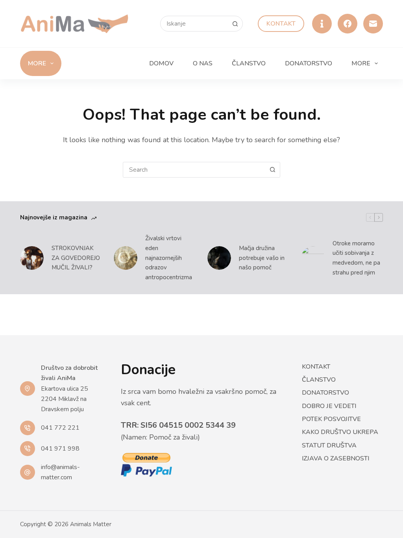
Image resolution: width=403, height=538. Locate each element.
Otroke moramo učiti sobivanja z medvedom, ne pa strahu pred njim (356, 257)
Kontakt (281, 23)
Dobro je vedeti (329, 406)
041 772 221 (60, 427)
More (37, 63)
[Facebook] (347, 23)
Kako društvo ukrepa (340, 432)
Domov (161, 63)
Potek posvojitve (331, 419)
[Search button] (234, 23)
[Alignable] (322, 23)
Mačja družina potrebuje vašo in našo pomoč (262, 258)
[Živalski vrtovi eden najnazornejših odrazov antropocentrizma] (125, 258)
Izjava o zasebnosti (335, 459)
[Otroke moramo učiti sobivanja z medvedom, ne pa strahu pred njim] (313, 258)
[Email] (373, 23)
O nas (203, 63)
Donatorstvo (308, 63)
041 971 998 (60, 448)
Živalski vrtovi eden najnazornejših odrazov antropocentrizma (168, 257)
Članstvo (249, 63)
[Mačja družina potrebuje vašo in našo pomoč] (219, 258)
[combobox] (194, 170)
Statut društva (329, 446)
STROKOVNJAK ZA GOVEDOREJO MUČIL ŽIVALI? (76, 258)
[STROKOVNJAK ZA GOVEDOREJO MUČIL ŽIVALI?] (32, 258)
